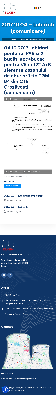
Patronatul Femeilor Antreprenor (19, 314)
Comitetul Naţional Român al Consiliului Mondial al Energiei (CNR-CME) (27, 302)
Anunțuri (24, 39)
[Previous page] (6, 99)
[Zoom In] (29, 99)
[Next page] (11, 99)
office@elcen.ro (8, 378)
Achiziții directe (36, 39)
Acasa (13, 39)
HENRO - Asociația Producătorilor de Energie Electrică (29, 308)
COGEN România (12, 295)
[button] (5, 389)
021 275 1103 (7, 373)
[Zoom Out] (25, 99)
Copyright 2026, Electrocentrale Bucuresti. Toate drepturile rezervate (28, 389)
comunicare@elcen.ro (26, 378)
